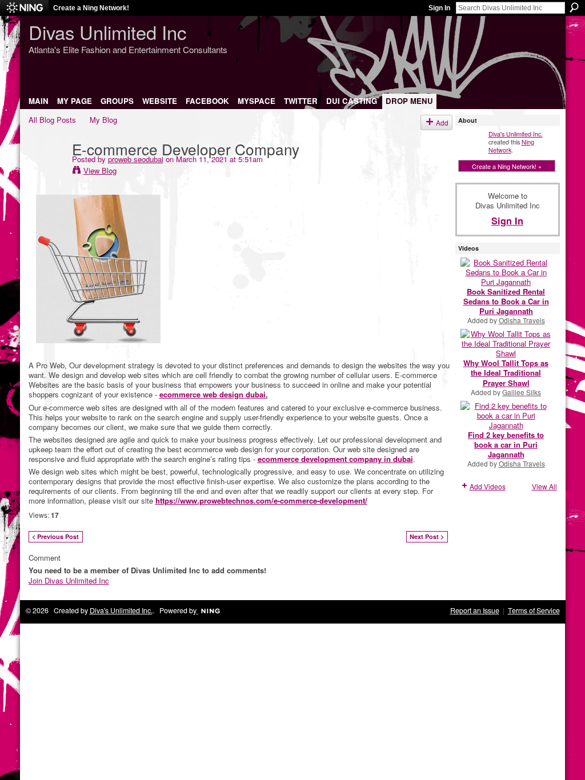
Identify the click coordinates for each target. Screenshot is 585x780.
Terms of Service (534, 610)
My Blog (103, 119)
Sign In (439, 8)
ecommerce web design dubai (212, 394)
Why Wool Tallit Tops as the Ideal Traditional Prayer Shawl (505, 372)
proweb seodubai (135, 159)
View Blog (100, 170)
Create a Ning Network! (91, 8)
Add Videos (488, 486)
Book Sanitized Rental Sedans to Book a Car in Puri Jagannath (506, 301)
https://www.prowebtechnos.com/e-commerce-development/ (261, 500)
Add (442, 122)
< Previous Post (55, 536)
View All (544, 486)
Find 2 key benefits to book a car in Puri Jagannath (506, 444)
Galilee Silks (521, 392)
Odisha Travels (522, 320)
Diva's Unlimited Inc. (515, 133)
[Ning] (24, 8)
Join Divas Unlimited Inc (69, 580)
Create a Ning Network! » (507, 166)
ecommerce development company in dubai (335, 458)
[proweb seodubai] (47, 171)
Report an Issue (474, 610)
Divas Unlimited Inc (107, 31)
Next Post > (427, 536)
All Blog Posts (52, 119)
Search (574, 7)
